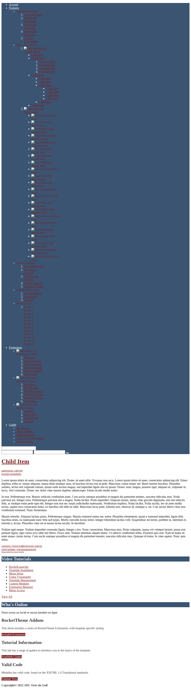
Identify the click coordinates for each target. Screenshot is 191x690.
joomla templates (11, 474)
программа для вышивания (18, 549)
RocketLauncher (19, 566)
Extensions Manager (21, 587)
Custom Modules (19, 583)
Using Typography (20, 576)
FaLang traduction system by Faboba (12, 552)
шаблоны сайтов (12, 470)
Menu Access (17, 590)
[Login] (67, 453)
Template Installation (21, 570)
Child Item (15, 461)
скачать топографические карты (21, 546)
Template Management (22, 580)
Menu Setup (16, 573)
